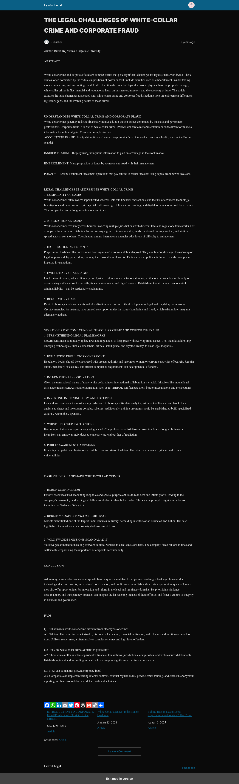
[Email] (65, 707)
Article (51, 731)
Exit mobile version (119, 778)
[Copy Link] (95, 707)
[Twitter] (71, 707)
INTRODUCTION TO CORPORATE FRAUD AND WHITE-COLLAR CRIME (70, 715)
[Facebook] (47, 707)
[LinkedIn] (59, 707)
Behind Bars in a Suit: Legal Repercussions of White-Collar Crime (170, 713)
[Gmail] (89, 707)
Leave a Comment (119, 751)
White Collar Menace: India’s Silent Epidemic (118, 713)
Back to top (188, 767)
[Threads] (83, 707)
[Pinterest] (77, 707)
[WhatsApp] (53, 707)
